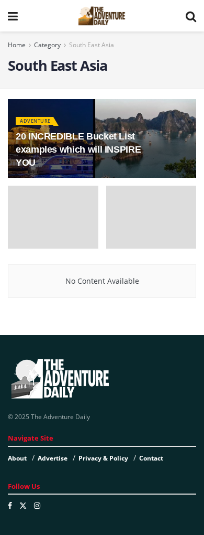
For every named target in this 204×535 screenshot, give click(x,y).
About (17, 458)
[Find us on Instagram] (37, 505)
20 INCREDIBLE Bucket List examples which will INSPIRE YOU (78, 149)
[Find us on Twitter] (23, 505)
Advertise (52, 458)
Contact (151, 458)
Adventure (35, 120)
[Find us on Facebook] (10, 505)
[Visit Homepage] (101, 15)
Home (17, 44)
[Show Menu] (13, 15)
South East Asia (91, 44)
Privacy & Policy (103, 458)
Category (47, 44)
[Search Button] (191, 15)
